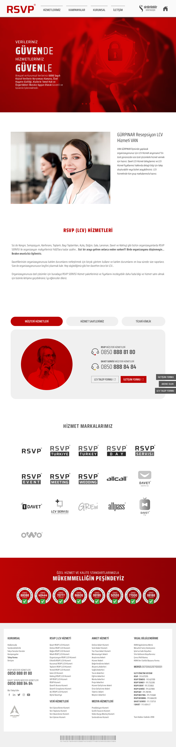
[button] (51, 8)
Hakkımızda (12, 645)
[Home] (165, 8)
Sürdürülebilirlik (14, 648)
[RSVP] (82, 104)
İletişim (11, 660)
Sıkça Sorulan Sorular (16, 651)
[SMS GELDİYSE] (86, 104)
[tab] (37, 321)
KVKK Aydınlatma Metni (143, 645)
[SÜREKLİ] (90, 104)
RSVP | (58, 648)
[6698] (93, 104)
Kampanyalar (13, 654)
